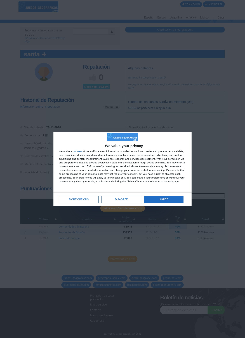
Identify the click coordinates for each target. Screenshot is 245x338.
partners (77, 151)
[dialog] (122, 169)
